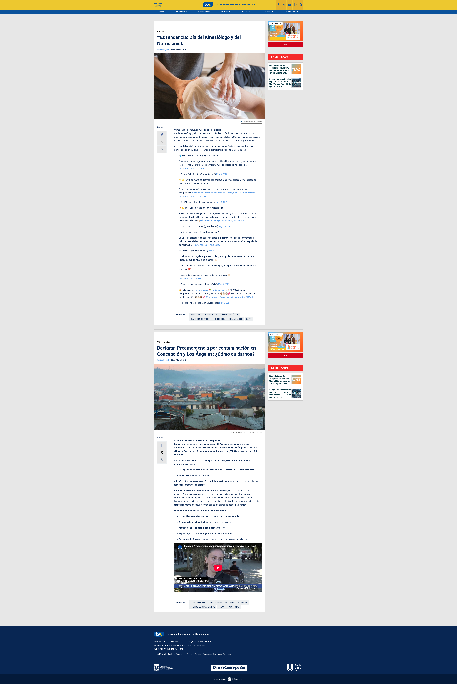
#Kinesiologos (220, 290)
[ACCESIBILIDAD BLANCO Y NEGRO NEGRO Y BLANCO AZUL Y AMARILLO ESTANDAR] (295, 5)
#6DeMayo (229, 192)
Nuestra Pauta (247, 12)
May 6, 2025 (221, 174)
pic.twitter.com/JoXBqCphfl (231, 220)
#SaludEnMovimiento (245, 192)
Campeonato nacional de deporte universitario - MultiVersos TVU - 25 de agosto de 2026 (280, 83)
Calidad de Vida (210, 315)
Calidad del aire (198, 602)
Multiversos (225, 12)
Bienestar (195, 315)
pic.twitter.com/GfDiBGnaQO (192, 278)
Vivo (286, 44)
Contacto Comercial (176, 654)
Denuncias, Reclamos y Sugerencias (218, 654)
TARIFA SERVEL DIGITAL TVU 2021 (168, 649)
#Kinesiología (217, 192)
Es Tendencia (219, 319)
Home (161, 12)
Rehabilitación (236, 319)
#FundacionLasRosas (216, 297)
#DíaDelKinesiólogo (201, 192)
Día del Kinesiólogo (229, 315)
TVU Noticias (180, 12)
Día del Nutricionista (200, 319)
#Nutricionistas (200, 290)
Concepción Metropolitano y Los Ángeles (228, 602)
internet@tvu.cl (160, 654)
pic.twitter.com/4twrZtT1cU (239, 297)
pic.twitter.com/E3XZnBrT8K (192, 196)
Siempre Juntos (204, 12)
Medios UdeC (291, 12)
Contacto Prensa (194, 654)
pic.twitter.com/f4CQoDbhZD (192, 168)
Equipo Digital (163, 49)
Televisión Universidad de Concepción (187, 634)
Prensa (160, 31)
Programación (269, 12)
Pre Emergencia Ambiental (203, 607)
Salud (249, 319)
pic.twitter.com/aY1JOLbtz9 (206, 245)
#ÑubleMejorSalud (209, 220)
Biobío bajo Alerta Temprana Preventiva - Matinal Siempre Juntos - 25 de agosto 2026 (279, 69)
